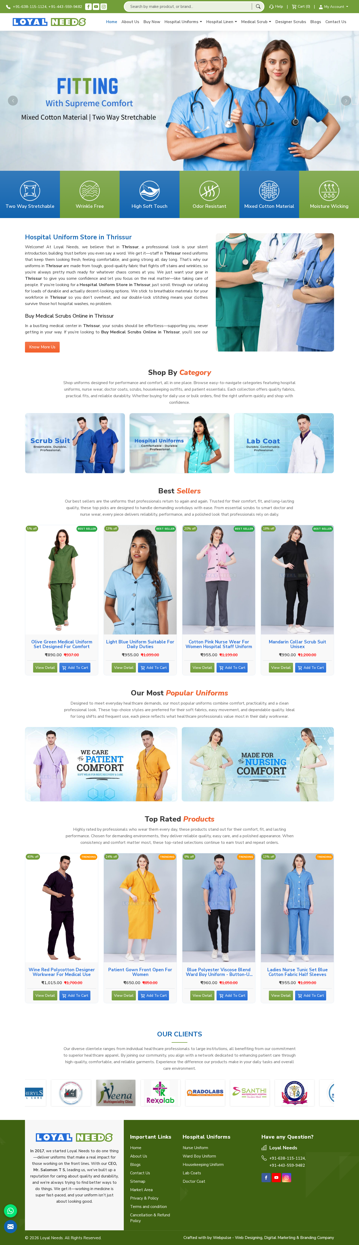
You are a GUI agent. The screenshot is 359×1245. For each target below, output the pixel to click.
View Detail (45, 667)
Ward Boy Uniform (199, 1156)
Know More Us (42, 347)
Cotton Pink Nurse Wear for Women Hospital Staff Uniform (219, 644)
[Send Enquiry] (10, 1226)
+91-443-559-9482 (65, 6)
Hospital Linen (219, 21)
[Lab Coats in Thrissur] (284, 443)
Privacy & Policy (144, 1198)
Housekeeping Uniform (203, 1164)
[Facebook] (88, 6)
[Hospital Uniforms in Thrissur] (179, 443)
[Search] (258, 6)
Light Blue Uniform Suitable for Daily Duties (140, 644)
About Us (130, 21)
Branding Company (317, 1237)
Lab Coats (192, 1173)
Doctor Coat (194, 1181)
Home (111, 21)
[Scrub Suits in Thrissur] (75, 443)
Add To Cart (78, 667)
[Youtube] (96, 6)
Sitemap (137, 1181)
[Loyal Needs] (49, 22)
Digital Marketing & (281, 1237)
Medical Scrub (254, 21)
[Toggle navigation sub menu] (201, 22)
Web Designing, (249, 1237)
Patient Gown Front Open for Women (140, 972)
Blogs (315, 21)
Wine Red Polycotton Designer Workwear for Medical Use (62, 972)
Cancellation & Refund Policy (150, 1217)
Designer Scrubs (290, 21)
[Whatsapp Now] (10, 1210)
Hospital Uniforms (181, 21)
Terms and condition (148, 1206)
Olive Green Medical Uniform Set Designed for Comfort (61, 644)
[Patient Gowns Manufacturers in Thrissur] (101, 764)
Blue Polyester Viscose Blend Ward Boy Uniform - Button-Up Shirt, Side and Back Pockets (219, 972)
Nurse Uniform (195, 1147)
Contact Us (335, 21)
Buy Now (151, 21)
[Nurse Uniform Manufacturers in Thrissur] (258, 764)
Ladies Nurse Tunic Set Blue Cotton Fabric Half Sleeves (297, 972)
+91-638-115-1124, (29, 6)
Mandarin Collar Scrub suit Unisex (297, 644)
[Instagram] (103, 6)
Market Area (141, 1189)
